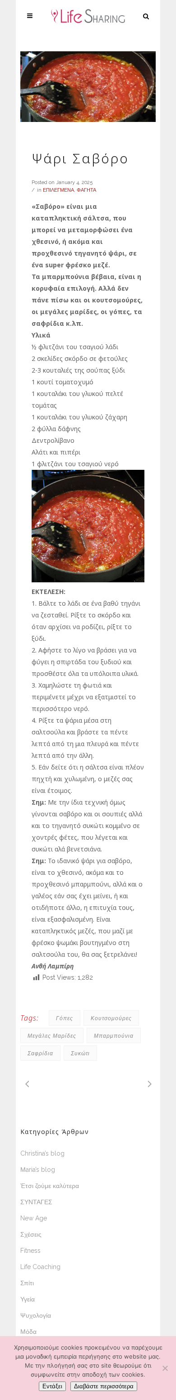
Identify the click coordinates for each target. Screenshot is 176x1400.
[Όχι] (164, 1368)
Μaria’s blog (37, 1169)
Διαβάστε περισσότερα (104, 1386)
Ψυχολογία (35, 1315)
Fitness (30, 1250)
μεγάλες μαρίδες (52, 1035)
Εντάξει (52, 1386)
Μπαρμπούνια (114, 1035)
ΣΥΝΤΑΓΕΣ (36, 1202)
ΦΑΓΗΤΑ (86, 190)
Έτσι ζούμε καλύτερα (49, 1185)
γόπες (64, 1018)
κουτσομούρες (111, 1018)
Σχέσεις (31, 1234)
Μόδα (28, 1331)
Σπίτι (27, 1283)
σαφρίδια (40, 1053)
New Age (33, 1218)
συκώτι (80, 1053)
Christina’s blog (42, 1153)
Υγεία (27, 1299)
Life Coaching (40, 1266)
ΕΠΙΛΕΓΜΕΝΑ (58, 190)
